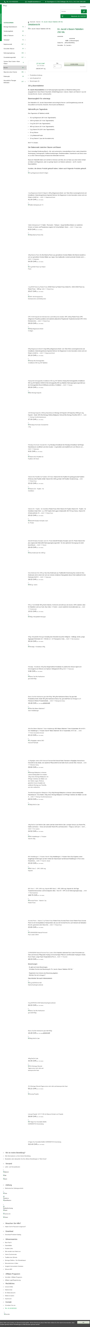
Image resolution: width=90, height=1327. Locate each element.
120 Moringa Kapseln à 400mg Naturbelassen (41, 413)
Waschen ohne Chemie (14, 72)
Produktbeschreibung (36, 75)
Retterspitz (14, 76)
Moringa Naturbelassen (14, 27)
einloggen (42, 975)
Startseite (32, 22)
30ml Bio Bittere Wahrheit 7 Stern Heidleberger (41, 728)
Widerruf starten (9, 1295)
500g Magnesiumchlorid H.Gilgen (37, 349)
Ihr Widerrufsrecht (10, 1292)
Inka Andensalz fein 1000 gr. (36, 573)
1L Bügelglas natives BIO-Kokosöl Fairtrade (40, 760)
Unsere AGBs (9, 1287)
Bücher (14, 67)
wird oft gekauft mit (35, 78)
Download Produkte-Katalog (13, 1234)
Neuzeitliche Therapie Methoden (14, 81)
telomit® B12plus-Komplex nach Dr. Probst (40, 541)
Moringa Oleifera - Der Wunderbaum (15, 1260)
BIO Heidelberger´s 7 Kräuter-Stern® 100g (40, 856)
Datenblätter (8, 1245)
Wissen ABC (8, 1269)
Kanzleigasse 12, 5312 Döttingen (66, 1)
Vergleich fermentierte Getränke (14, 1266)
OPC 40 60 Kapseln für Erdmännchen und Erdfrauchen (44, 316)
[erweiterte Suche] (84, 11)
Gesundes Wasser (14, 48)
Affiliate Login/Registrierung (13, 1280)
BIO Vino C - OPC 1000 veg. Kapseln (39, 888)
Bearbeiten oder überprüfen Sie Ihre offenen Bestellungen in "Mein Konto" (26, 1159)
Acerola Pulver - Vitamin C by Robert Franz (40, 920)
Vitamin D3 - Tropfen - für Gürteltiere (38, 509)
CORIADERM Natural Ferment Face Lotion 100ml (42, 952)
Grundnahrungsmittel (14, 57)
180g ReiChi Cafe (33, 824)
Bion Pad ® (8, 1242)
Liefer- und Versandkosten (12, 1167)
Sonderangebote (14, 31)
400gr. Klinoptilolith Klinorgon (36, 637)
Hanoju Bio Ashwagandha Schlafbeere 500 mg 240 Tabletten (45, 381)
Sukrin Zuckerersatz (11, 1254)
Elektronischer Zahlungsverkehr (14, 1188)
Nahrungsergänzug (14, 53)
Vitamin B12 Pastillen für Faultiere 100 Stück (40, 477)
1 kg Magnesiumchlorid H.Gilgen (37, 193)
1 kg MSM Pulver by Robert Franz (38, 287)
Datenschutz (8, 1289)
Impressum (8, 1298)
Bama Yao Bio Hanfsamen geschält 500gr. (40, 696)
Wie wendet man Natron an (13, 1251)
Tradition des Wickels (11, 1257)
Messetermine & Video (11, 1263)
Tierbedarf (14, 40)
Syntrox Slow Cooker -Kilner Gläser (14, 62)
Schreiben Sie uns (10, 1305)
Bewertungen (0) (34, 81)
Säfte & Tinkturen (14, 35)
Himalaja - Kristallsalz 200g (36, 666)
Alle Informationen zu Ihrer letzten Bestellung (17, 1156)
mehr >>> (43, 197)
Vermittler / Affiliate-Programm (13, 1277)
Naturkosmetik (14, 44)
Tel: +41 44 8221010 (12, 1)
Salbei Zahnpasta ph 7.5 (35, 225)
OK (83, 1322)
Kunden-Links (9, 1248)
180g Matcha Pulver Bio (35, 255)
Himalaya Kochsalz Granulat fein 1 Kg (39, 445)
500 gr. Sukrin (32, 605)
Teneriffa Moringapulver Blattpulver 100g (39, 792)
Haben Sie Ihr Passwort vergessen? (15, 1226)
